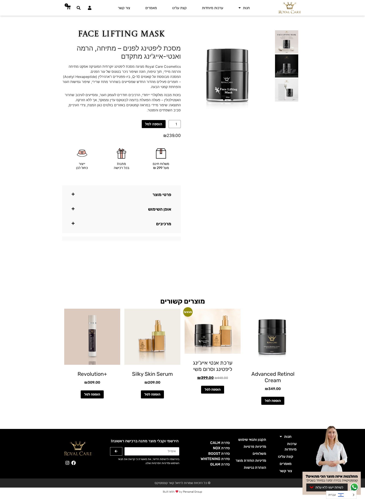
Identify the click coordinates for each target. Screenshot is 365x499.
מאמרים (151, 8)
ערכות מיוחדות (212, 8)
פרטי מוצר (162, 194)
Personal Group (192, 491)
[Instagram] (67, 463)
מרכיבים (163, 223)
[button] (78, 7)
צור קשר (124, 8)
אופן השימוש (159, 209)
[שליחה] (116, 451)
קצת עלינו (179, 8)
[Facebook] (74, 463)
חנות (246, 8)
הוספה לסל (153, 124)
